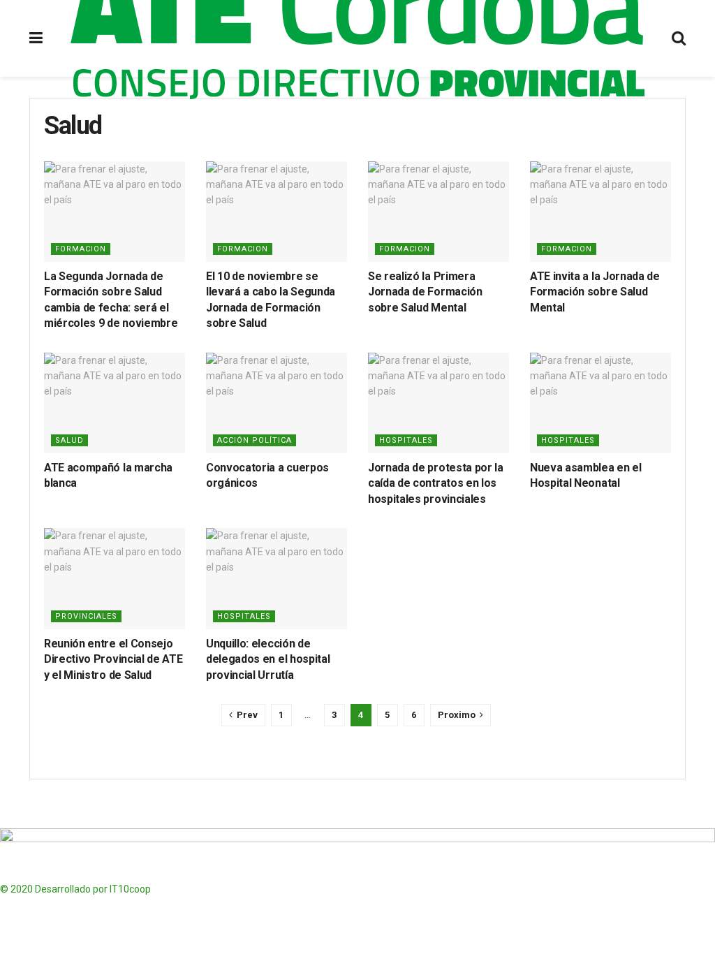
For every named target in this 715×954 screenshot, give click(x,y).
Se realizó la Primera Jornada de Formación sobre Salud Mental (425, 292)
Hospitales (406, 440)
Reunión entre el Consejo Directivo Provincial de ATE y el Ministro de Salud (113, 659)
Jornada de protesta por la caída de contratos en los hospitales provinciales (435, 483)
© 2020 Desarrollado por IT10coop (75, 889)
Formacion (80, 249)
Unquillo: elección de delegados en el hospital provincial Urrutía (268, 659)
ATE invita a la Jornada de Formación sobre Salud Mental (595, 292)
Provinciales (86, 616)
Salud (69, 440)
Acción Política (254, 440)
